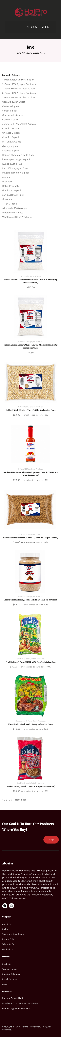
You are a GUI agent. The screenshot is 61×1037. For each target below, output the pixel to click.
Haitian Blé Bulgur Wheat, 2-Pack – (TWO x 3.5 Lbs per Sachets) (30, 537)
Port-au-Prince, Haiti (12, 998)
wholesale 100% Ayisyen (31, 276)
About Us (6, 924)
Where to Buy (8, 944)
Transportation (9, 969)
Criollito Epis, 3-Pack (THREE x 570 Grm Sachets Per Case (30, 662)
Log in (45, 26)
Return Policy (8, 939)
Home (18, 53)
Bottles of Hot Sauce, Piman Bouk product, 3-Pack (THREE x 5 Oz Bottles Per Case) (30, 474)
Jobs (4, 984)
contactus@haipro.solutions (16, 1008)
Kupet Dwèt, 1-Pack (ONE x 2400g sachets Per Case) (30, 724)
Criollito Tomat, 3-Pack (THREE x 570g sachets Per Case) (30, 786)
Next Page (20, 799)
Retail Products (37, 659)
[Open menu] (17, 27)
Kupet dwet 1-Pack (24, 721)
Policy (5, 929)
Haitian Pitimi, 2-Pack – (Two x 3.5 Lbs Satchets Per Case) (30, 410)
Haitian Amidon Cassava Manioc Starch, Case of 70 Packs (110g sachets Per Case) (30, 281)
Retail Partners (9, 979)
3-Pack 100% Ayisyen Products (30, 342)
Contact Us (7, 949)
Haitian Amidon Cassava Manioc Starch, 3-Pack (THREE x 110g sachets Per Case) (30, 346)
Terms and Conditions (13, 934)
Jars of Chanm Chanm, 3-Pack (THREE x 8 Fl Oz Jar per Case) (30, 599)
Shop (51, 839)
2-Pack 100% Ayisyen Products (30, 407)
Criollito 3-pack (23, 659)
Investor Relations (11, 974)
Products (6, 964)
